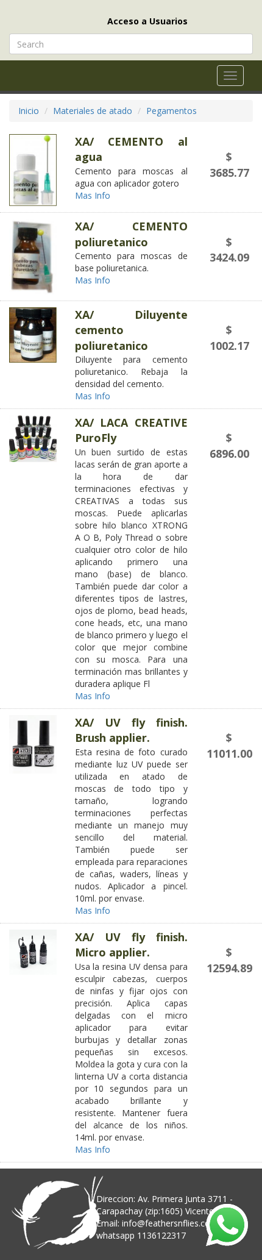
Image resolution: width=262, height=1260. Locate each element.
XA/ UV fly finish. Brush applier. (131, 730)
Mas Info (94, 195)
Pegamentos (171, 110)
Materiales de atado (92, 110)
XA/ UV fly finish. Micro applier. (131, 944)
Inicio (28, 110)
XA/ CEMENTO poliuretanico (131, 234)
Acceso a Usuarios (147, 21)
